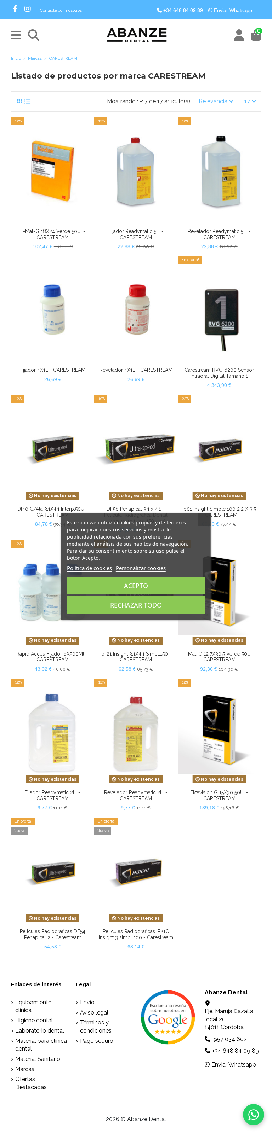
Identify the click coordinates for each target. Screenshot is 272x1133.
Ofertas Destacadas (31, 1083)
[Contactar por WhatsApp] (253, 1114)
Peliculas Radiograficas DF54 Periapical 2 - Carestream (52, 934)
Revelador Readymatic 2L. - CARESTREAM (136, 795)
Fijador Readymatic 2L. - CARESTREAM (52, 795)
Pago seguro (96, 1041)
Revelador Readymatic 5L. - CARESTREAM (219, 234)
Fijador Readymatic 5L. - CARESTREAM (136, 234)
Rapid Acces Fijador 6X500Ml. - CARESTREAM (52, 657)
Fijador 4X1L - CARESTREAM (52, 370)
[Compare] (46, 222)
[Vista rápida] (58, 222)
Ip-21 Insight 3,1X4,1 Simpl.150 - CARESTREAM (135, 657)
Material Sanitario (37, 1059)
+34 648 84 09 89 (182, 10)
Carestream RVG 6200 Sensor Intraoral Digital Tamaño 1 (219, 373)
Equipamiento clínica (33, 1006)
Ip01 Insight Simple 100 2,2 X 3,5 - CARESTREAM (219, 512)
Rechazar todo (136, 605)
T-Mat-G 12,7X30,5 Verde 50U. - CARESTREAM (219, 657)
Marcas (24, 1069)
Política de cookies (89, 567)
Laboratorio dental (39, 1030)
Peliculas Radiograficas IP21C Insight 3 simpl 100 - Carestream (136, 934)
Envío (87, 1002)
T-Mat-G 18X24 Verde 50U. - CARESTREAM (52, 234)
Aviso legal (94, 1012)
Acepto (136, 585)
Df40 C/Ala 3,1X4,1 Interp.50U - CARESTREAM (52, 512)
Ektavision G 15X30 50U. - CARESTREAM (219, 795)
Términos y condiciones (96, 1026)
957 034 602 (230, 1039)
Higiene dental (34, 1020)
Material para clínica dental (41, 1045)
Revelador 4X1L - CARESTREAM (136, 370)
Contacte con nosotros (61, 10)
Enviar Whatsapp (232, 10)
